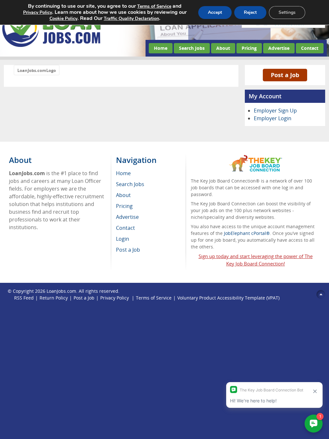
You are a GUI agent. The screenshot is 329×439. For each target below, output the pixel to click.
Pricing (249, 48)
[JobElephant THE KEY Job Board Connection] (255, 158)
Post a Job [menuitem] (128, 249)
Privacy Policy (115, 298)
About (223, 48)
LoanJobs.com (61, 291)
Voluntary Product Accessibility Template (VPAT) (228, 298)
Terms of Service (154, 298)
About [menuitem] (123, 195)
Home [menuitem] (123, 173)
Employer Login (272, 118)
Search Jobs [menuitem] (130, 184)
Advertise (278, 48)
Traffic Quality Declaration (131, 18)
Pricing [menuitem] (124, 206)
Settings (287, 12)
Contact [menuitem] (125, 227)
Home (160, 48)
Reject (250, 12)
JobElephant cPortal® (247, 233)
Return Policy (54, 298)
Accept (215, 12)
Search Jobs (192, 48)
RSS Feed (24, 298)
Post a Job (285, 75)
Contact (309, 48)
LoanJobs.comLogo (36, 70)
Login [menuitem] (122, 238)
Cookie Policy (63, 18)
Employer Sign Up (275, 110)
